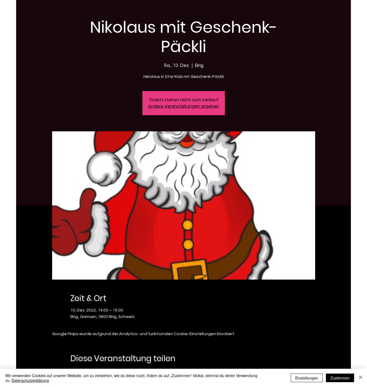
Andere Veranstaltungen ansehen (183, 106)
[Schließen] (360, 378)
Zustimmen (340, 378)
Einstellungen (306, 378)
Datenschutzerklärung (30, 380)
